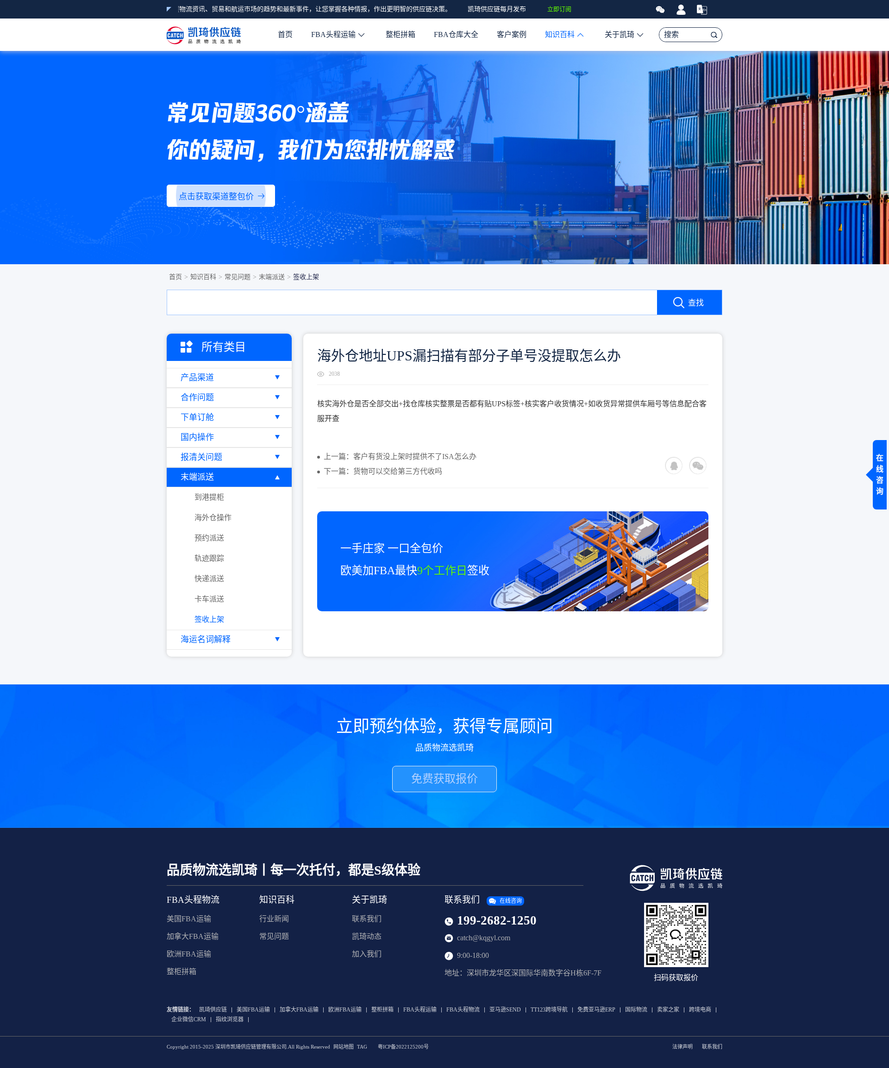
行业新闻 (274, 919)
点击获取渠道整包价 (216, 196)
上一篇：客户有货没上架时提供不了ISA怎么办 (400, 456)
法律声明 (682, 1046)
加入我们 (367, 954)
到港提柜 (209, 497)
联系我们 (367, 919)
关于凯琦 (619, 34)
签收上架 (306, 276)
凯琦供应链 (213, 1009)
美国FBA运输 (189, 919)
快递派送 (209, 579)
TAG (362, 1046)
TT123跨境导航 (549, 1009)
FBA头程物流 (193, 900)
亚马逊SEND (505, 1009)
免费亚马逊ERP (596, 1009)
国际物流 (636, 1009)
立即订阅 (559, 9)
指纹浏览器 (230, 1019)
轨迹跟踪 (209, 558)
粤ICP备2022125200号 (403, 1046)
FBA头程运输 (333, 34)
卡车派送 (209, 599)
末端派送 (272, 276)
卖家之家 (668, 1009)
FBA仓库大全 (456, 34)
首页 (285, 34)
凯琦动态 (367, 936)
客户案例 (511, 34)
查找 (696, 302)
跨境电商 (700, 1009)
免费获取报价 (444, 779)
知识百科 (560, 34)
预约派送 (209, 538)
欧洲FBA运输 (189, 954)
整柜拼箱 (400, 34)
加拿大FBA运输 (193, 936)
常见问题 (237, 276)
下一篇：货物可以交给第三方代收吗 (383, 471)
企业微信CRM (188, 1019)
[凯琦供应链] (204, 35)
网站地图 (343, 1046)
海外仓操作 (213, 518)
